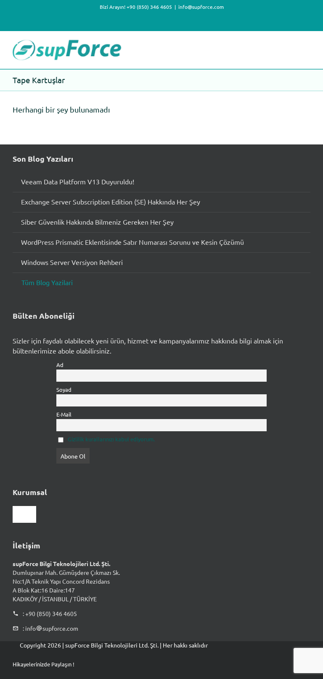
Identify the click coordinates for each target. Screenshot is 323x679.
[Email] (290, 664)
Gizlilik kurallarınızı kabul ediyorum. (111, 439)
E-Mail (63, 414)
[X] (250, 664)
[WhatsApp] (276, 664)
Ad (60, 364)
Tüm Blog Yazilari (47, 282)
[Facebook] (236, 664)
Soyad (63, 389)
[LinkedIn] (263, 664)
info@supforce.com (201, 6)
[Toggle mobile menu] (307, 43)
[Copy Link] (303, 664)
